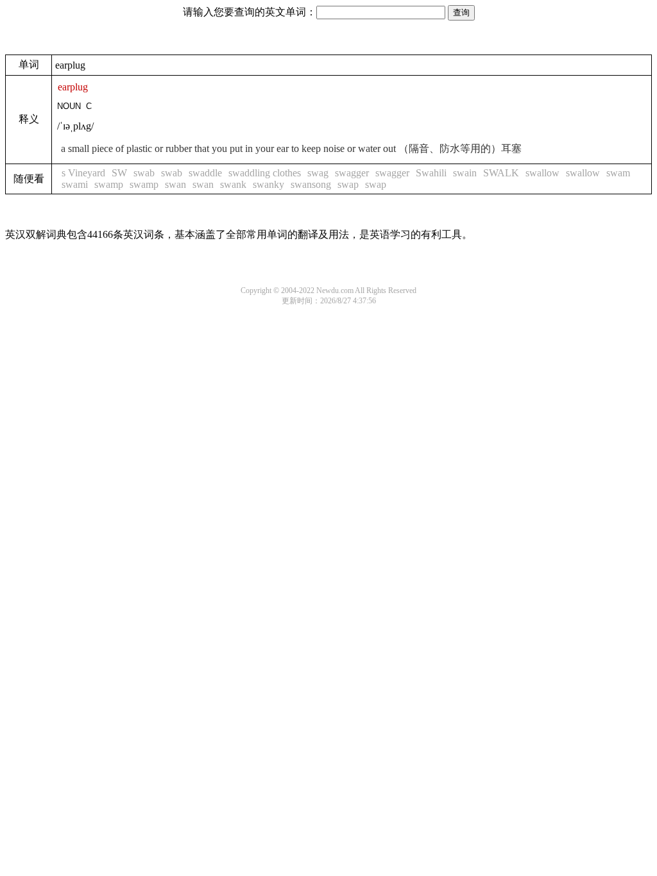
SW (119, 172)
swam (618, 172)
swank (233, 184)
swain (465, 172)
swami (75, 184)
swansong (311, 184)
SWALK (501, 172)
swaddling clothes (264, 172)
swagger (352, 172)
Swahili (431, 172)
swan (175, 184)
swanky (268, 184)
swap (348, 184)
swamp (108, 184)
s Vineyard (83, 172)
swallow (542, 172)
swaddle (205, 172)
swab (144, 172)
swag (317, 172)
